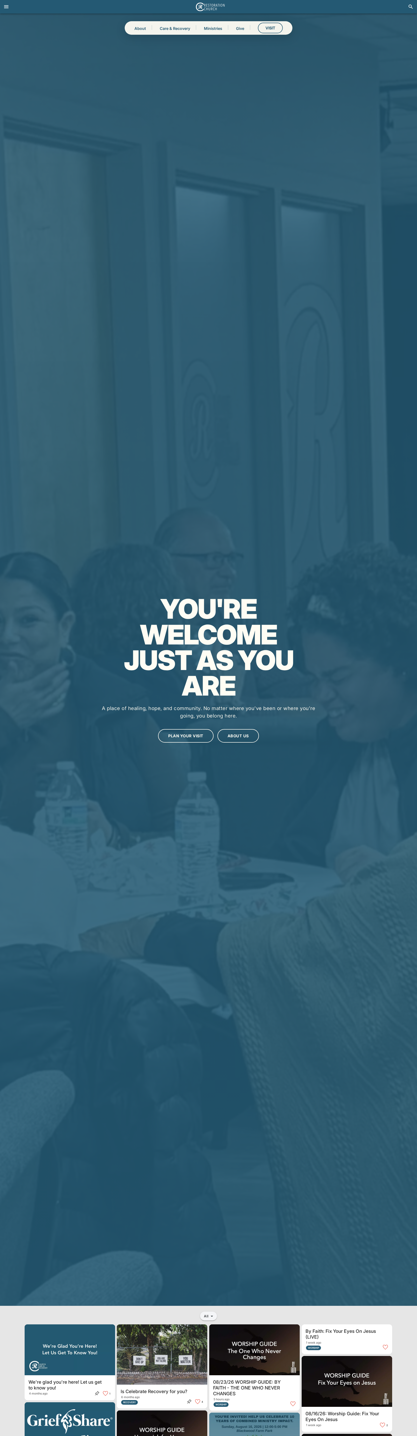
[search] (410, 6)
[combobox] (208, 1316)
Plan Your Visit (185, 735)
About (140, 28)
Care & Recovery (175, 28)
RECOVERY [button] (129, 1402)
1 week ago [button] (313, 1342)
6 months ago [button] (130, 1397)
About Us (238, 735)
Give (240, 28)
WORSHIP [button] (221, 1404)
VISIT (270, 28)
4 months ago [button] (38, 1393)
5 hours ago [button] (221, 1399)
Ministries (213, 28)
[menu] (6, 6)
